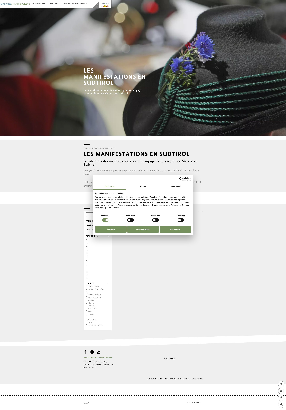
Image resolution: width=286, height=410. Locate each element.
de (187, 402)
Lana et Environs (94, 286)
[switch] (130, 220)
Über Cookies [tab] (176, 186)
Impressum (180, 378)
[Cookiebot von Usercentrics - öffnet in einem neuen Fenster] (181, 179)
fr (201, 402)
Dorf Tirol (91, 306)
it (191, 402)
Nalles (90, 311)
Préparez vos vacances (75, 4)
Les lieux (54, 4)
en (194, 402)
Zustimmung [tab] (110, 186)
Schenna (91, 303)
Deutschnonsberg (94, 295)
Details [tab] (143, 186)
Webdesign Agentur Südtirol (86, 403)
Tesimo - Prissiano (94, 297)
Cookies (172, 378)
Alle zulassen (175, 229)
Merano (91, 300)
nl (198, 402)
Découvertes (38, 4)
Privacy (187, 378)
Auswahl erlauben (143, 229)
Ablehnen (111, 229)
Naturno (91, 323)
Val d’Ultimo (92, 309)
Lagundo (91, 314)
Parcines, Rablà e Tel (95, 325)
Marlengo (91, 317)
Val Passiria (92, 320)
